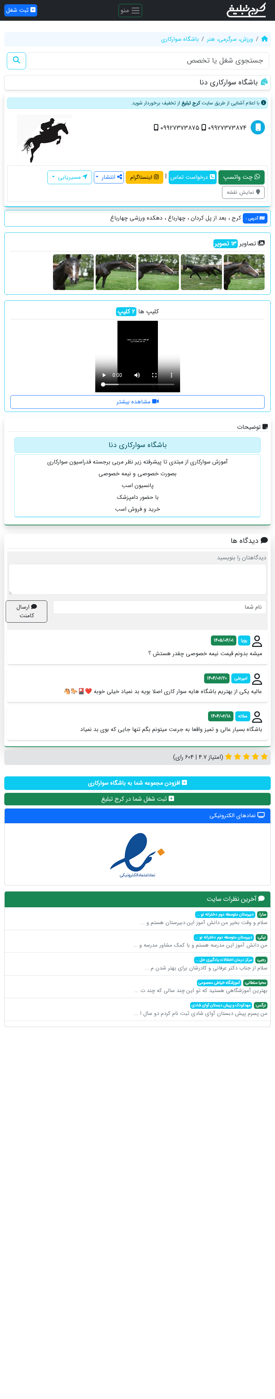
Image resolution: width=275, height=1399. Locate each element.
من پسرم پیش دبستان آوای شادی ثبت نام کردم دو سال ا (200, 1010)
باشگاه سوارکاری (180, 39)
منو (125, 10)
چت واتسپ (239, 177)
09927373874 (226, 128)
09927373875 (179, 128)
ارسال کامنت (25, 611)
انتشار (108, 177)
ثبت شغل (18, 10)
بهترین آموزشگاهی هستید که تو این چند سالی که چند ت (200, 987)
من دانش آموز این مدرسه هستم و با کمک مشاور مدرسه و (200, 942)
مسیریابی (69, 177)
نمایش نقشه (241, 192)
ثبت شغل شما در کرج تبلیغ (135, 799)
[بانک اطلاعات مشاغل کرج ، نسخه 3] (247, 10)
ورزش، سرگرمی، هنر (230, 39)
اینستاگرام (142, 177)
